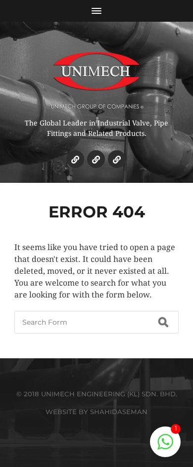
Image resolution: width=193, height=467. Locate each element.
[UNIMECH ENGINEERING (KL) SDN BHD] (96, 74)
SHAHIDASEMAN (118, 412)
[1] (165, 447)
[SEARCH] (163, 322)
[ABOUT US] (96, 159)
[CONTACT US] (117, 159)
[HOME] (75, 159)
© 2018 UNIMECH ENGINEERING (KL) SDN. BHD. (96, 394)
